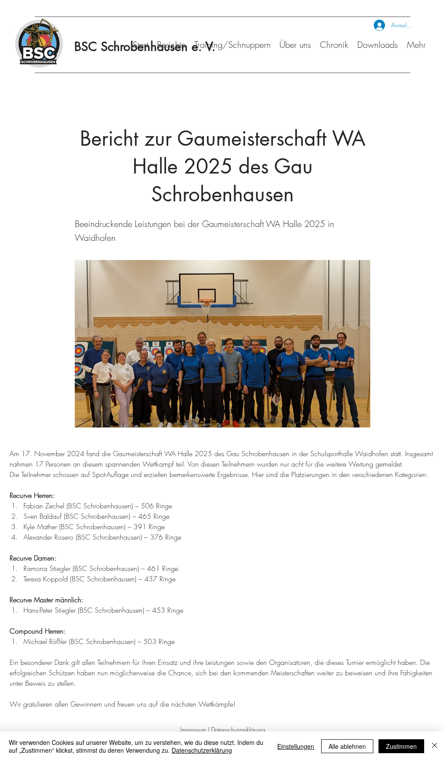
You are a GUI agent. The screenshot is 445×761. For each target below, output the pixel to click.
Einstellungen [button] (295, 746)
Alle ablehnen (347, 746)
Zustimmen (401, 746)
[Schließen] (434, 746)
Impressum (193, 729)
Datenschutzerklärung (238, 729)
